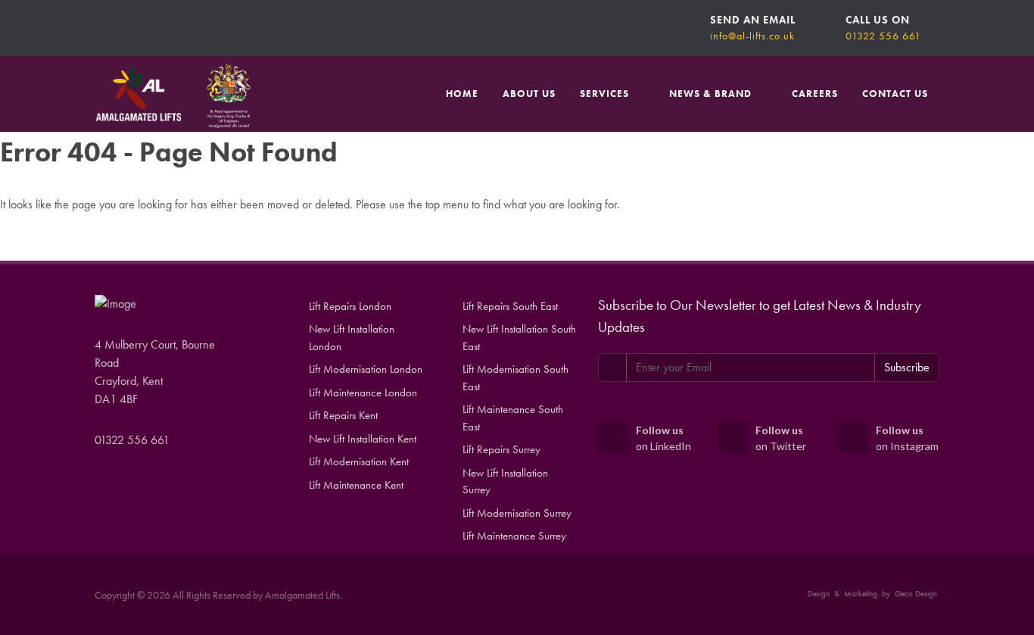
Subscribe (907, 367)
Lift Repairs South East (510, 306)
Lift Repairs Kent (343, 415)
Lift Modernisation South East (515, 377)
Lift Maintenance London (363, 392)
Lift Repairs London (350, 306)
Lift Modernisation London (365, 369)
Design (819, 593)
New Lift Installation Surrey (505, 481)
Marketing (860, 593)
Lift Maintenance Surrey (514, 535)
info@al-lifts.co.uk (752, 35)
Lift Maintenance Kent (356, 485)
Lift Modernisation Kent (359, 461)
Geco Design (916, 593)
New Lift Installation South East (519, 337)
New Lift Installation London (351, 337)
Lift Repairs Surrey (501, 449)
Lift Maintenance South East (512, 418)
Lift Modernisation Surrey (517, 513)
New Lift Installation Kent (362, 438)
